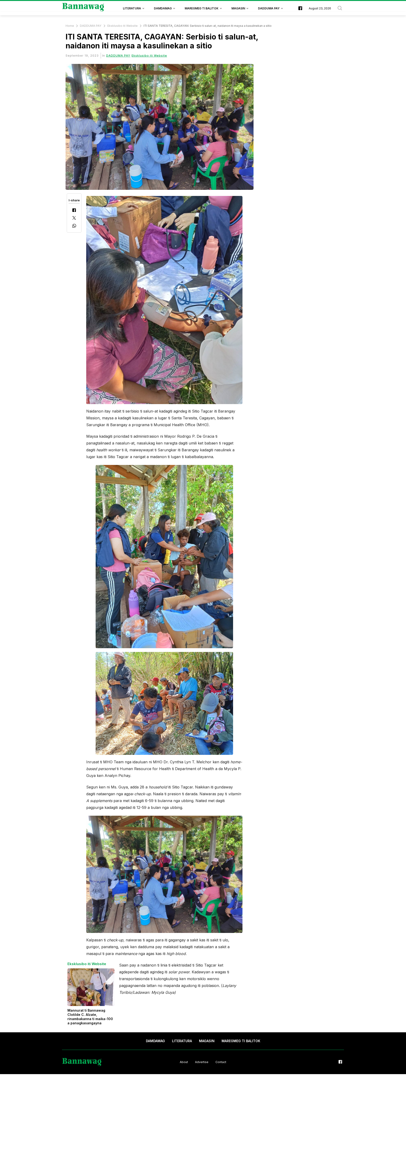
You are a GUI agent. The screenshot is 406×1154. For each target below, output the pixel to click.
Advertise (201, 1062)
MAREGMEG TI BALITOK (202, 8)
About (184, 1062)
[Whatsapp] (74, 226)
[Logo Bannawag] (83, 8)
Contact (220, 1062)
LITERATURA (132, 8)
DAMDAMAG (163, 8)
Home (70, 25)
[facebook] (300, 8)
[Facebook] (74, 211)
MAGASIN (238, 8)
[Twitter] (74, 218)
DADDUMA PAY (269, 8)
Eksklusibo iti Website (122, 25)
